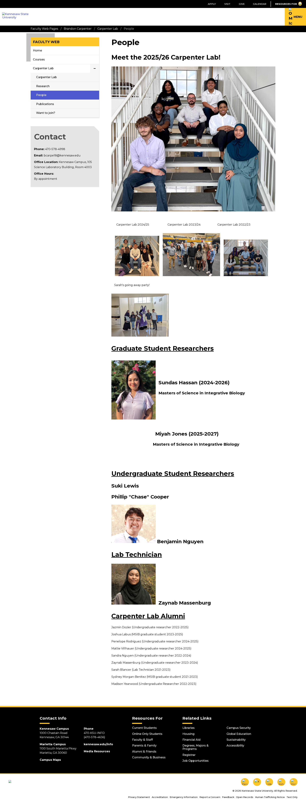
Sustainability (236, 739)
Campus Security (238, 728)
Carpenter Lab (107, 28)
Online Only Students (147, 734)
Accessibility (235, 745)
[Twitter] (257, 782)
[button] (295, 17)
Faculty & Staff (142, 739)
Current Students (144, 728)
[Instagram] (281, 782)
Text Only (292, 797)
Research (43, 86)
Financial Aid (191, 739)
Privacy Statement (139, 797)
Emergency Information (184, 797)
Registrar (189, 755)
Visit (227, 4)
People (41, 95)
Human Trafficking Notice (270, 797)
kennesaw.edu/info (98, 744)
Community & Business (149, 757)
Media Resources (97, 751)
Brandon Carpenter (78, 28)
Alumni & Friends (144, 751)
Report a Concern (209, 797)
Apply (212, 4)
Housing (188, 734)
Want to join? (45, 113)
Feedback (228, 797)
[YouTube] (294, 782)
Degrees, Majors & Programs (195, 747)
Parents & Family (144, 745)
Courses (39, 59)
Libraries (188, 728)
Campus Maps (50, 760)
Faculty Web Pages (44, 28)
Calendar (259, 4)
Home (37, 50)
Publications (45, 104)
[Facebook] (245, 782)
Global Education (238, 734)
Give (242, 4)
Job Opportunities (195, 760)
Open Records (244, 797)
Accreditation (160, 797)
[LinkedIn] (269, 782)
